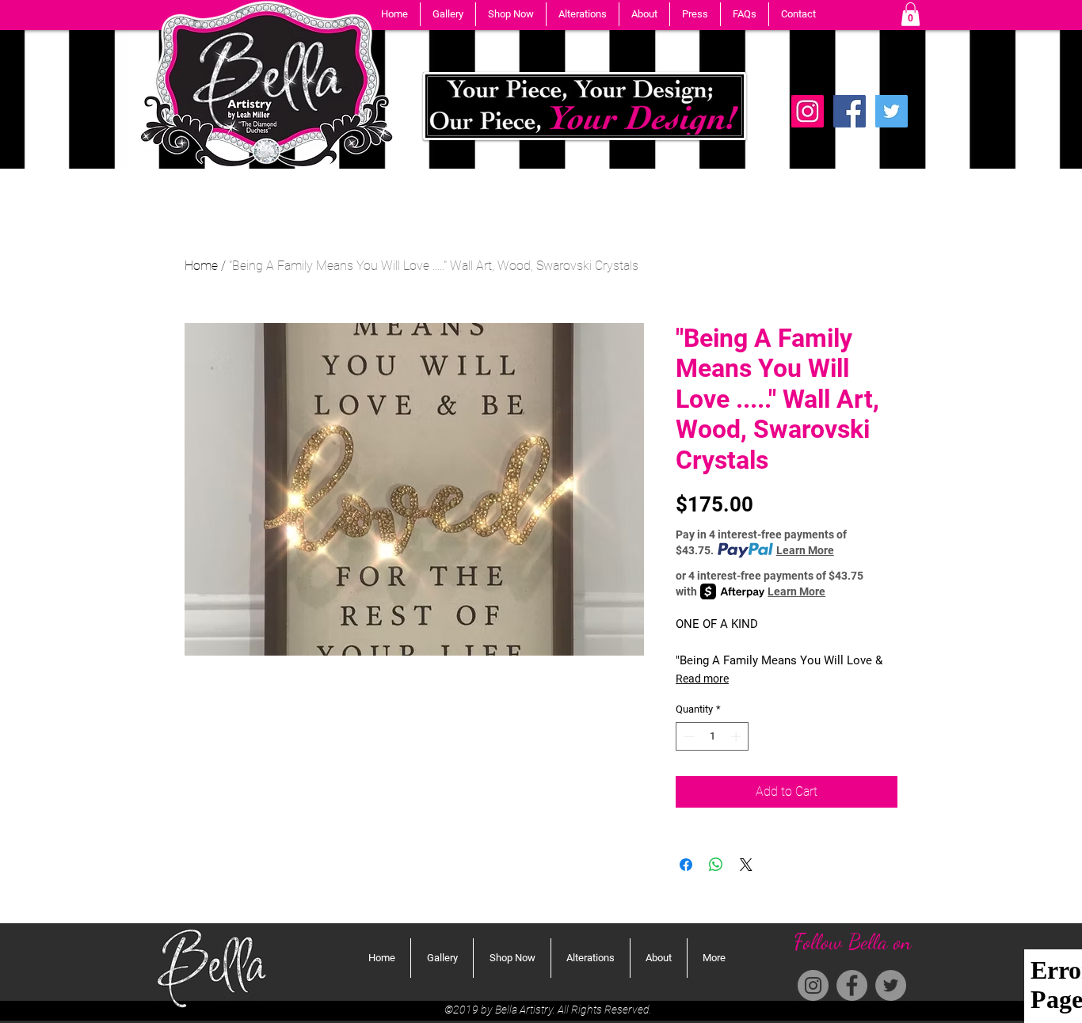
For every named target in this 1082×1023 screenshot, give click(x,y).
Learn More (805, 550)
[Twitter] (891, 111)
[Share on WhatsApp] (716, 864)
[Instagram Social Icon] (807, 111)
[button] (448, 14)
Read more (702, 678)
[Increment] (737, 736)
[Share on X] (746, 864)
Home (201, 265)
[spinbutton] (712, 736)
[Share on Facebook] (685, 864)
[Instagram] (813, 985)
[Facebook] (849, 111)
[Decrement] (687, 736)
